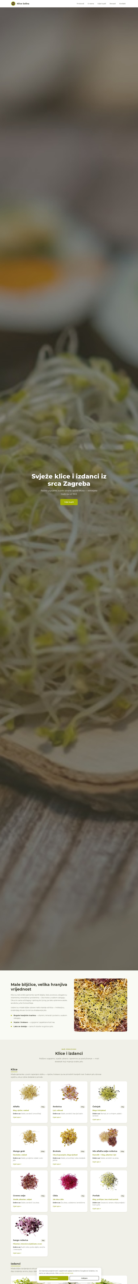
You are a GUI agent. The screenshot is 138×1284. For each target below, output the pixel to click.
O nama (91, 4)
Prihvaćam (54, 1278)
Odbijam (84, 1278)
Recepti (113, 4)
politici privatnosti (66, 1273)
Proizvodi (80, 4)
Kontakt (122, 4)
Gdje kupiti (101, 4)
